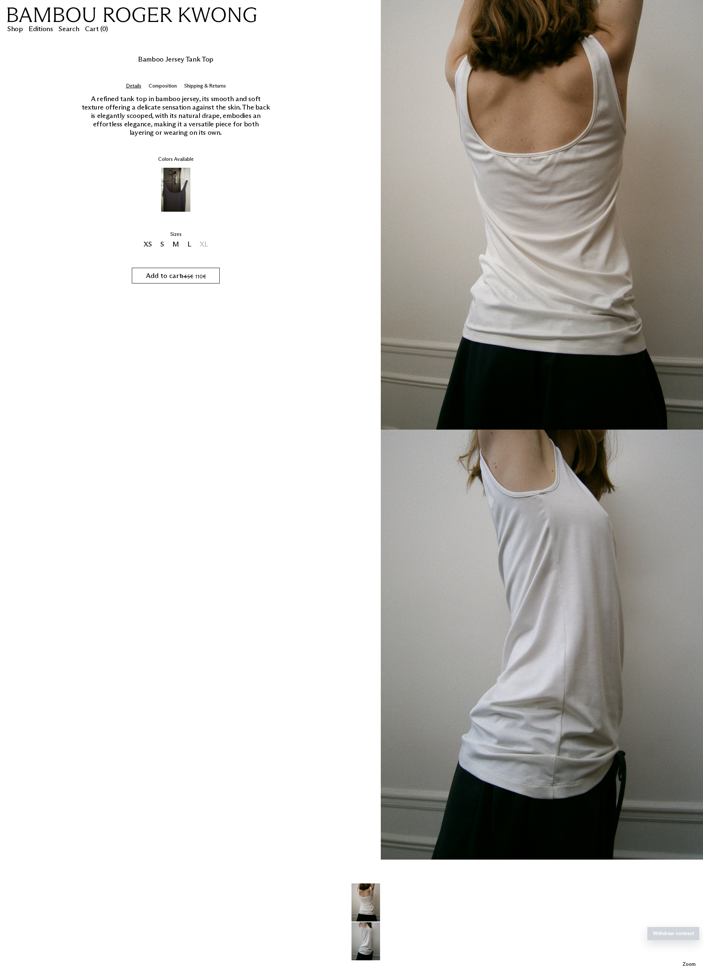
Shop (15, 28)
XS (148, 244)
